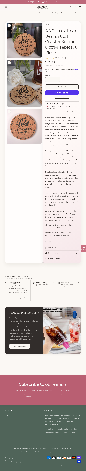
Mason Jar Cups (24, 13)
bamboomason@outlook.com (63, 448)
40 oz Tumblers (66, 13)
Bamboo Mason (66, 465)
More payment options (62, 97)
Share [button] (50, 241)
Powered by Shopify (75, 465)
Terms (62, 452)
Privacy (56, 452)
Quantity (48, 75)
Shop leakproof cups (20, 346)
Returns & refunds (36, 452)
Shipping (48, 65)
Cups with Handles (38, 13)
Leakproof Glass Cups (9, 13)
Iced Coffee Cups (53, 13)
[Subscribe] (59, 396)
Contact (24, 452)
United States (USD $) (14, 462)
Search (7, 415)
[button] (6, 7)
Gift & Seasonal (79, 13)
